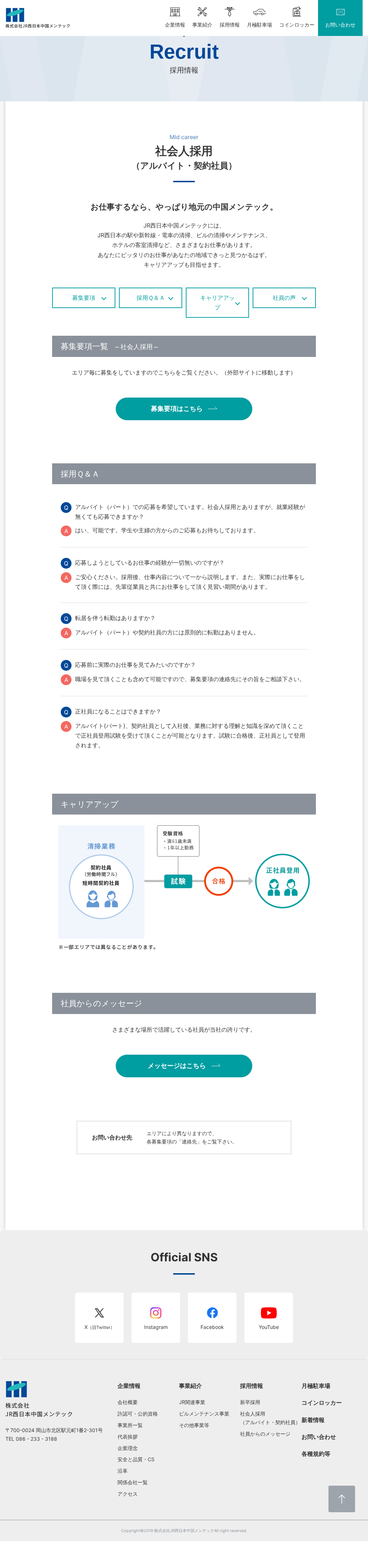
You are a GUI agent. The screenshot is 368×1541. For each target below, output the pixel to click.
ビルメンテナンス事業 (204, 1414)
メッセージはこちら (177, 1065)
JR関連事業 (192, 1402)
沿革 (123, 1471)
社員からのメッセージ (265, 1434)
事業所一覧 (130, 1425)
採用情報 (251, 1385)
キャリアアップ (217, 302)
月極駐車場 (316, 1385)
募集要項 (83, 297)
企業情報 (129, 1385)
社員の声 (284, 297)
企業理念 (128, 1448)
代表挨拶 (128, 1437)
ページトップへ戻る (341, 1499)
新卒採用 (250, 1402)
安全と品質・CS (136, 1459)
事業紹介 (190, 1385)
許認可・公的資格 (138, 1414)
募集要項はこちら (177, 408)
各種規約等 (316, 1453)
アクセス (128, 1494)
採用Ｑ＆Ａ (151, 297)
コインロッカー (322, 1402)
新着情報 (313, 1419)
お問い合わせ (319, 1436)
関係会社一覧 (133, 1482)
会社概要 (128, 1402)
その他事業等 (194, 1425)
